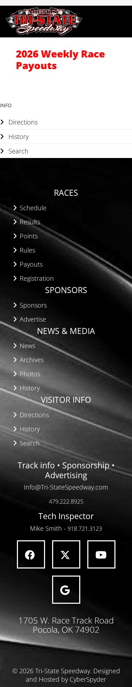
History (18, 136)
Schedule (33, 207)
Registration (37, 278)
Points (29, 236)
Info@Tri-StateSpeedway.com (66, 487)
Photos (30, 374)
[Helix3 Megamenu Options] (124, 21)
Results (30, 222)
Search (18, 151)
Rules (27, 250)
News (27, 345)
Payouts (31, 264)
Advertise (33, 319)
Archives (32, 359)
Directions (22, 122)
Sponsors (33, 305)
